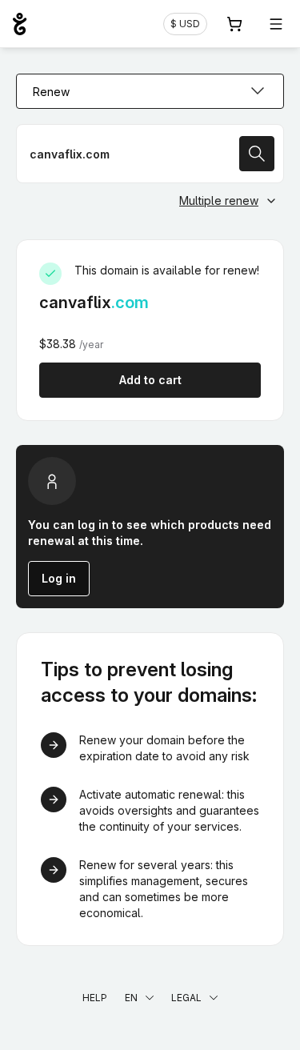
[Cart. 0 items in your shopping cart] (234, 24)
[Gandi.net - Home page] (20, 24)
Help (94, 998)
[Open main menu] (276, 24)
